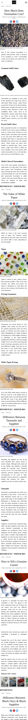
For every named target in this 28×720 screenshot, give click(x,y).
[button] (11, 21)
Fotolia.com (2, 49)
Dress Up (8, 6)
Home (2, 6)
